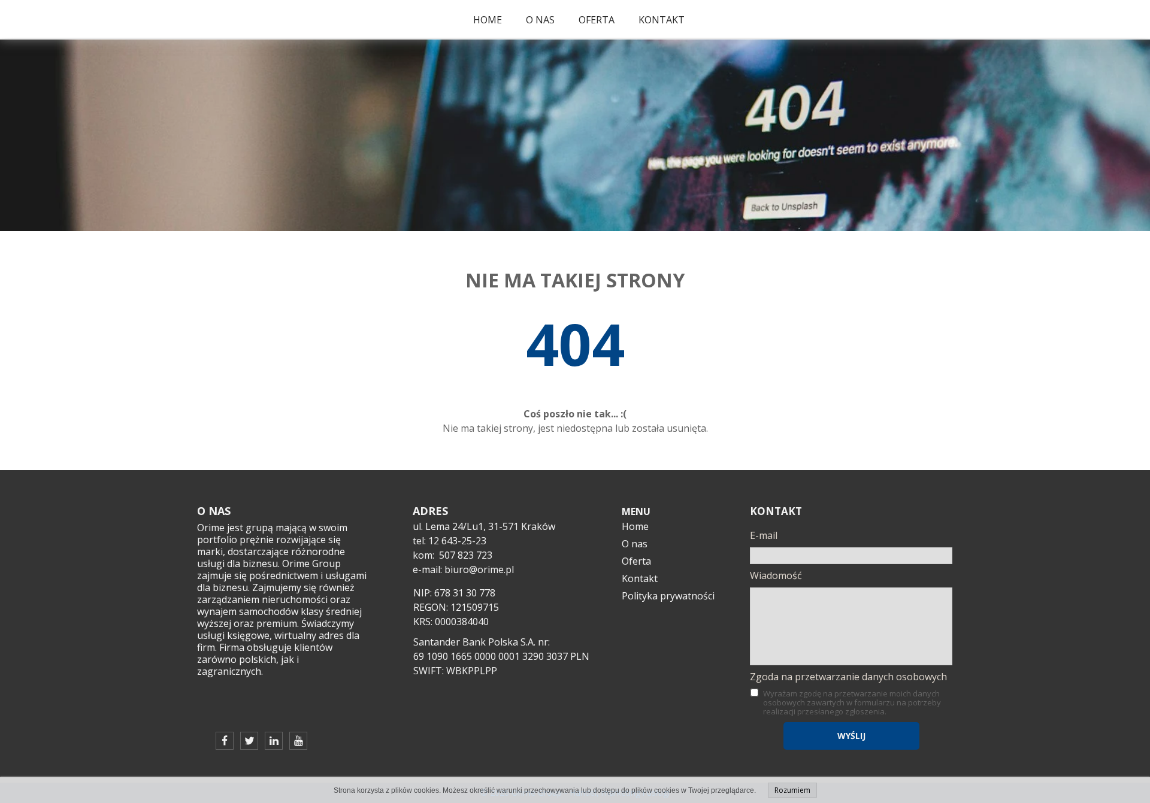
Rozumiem (792, 790)
